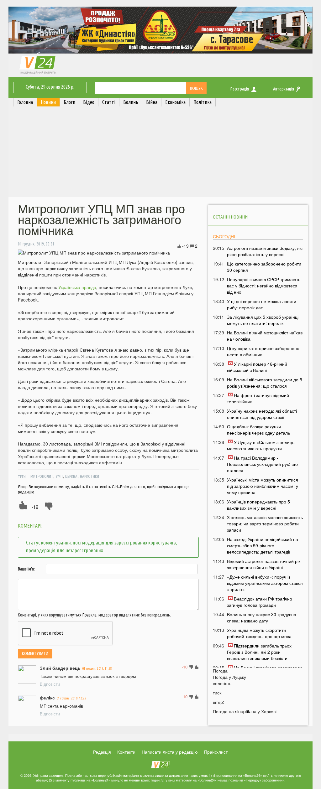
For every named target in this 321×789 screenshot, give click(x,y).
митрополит (41, 476)
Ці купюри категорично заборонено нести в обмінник (263, 351)
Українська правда (77, 287)
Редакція (102, 752)
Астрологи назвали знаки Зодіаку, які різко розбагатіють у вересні (265, 251)
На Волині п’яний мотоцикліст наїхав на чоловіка (265, 335)
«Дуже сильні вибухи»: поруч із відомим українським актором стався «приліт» (265, 583)
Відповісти (50, 684)
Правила (89, 614)
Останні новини (230, 216)
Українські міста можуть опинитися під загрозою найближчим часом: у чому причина (262, 486)
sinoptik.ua (245, 711)
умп (59, 476)
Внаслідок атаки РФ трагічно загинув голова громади (259, 602)
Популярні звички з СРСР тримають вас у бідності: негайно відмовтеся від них (263, 285)
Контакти (126, 752)
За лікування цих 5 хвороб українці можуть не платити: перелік (262, 320)
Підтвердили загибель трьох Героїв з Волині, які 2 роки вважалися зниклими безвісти (259, 651)
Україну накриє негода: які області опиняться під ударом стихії (262, 414)
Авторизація (283, 88)
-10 (184, 667)
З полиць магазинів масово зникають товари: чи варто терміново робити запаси (265, 523)
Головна (25, 102)
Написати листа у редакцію (170, 752)
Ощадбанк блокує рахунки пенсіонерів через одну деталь (258, 429)
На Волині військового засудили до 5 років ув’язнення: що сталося (264, 382)
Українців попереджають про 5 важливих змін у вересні (258, 504)
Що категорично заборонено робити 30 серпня (264, 266)
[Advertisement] (160, 153)
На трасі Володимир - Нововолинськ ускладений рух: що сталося (262, 464)
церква (71, 476)
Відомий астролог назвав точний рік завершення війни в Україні (263, 564)
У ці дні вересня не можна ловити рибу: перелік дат (261, 304)
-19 (35, 506)
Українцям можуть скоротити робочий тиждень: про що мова (259, 633)
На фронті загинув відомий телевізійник (258, 398)
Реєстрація (239, 88)
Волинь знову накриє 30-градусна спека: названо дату (261, 617)
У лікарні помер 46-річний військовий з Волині (257, 367)
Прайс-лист (216, 752)
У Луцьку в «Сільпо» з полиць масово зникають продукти (260, 445)
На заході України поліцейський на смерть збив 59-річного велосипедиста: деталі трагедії (262, 545)
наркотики (89, 476)
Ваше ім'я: (26, 568)
